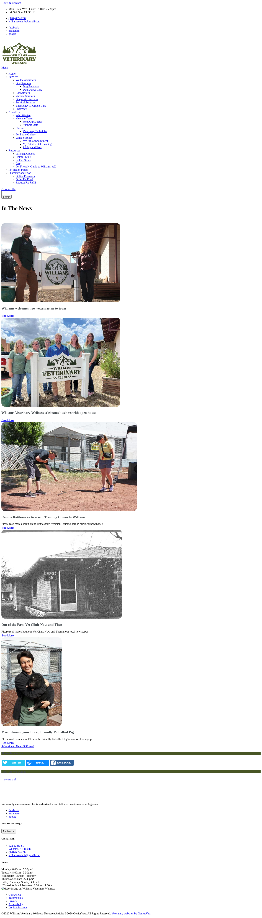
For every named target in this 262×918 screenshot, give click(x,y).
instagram (14, 30)
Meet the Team (24, 118)
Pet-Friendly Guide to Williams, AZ (36, 166)
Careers (20, 128)
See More (7, 316)
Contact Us (8, 189)
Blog (18, 163)
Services (13, 76)
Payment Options (25, 153)
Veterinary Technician (35, 131)
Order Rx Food (24, 179)
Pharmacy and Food (20, 172)
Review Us (8, 831)
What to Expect (24, 137)
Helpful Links (23, 156)
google (12, 33)
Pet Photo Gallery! (26, 134)
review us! (9, 779)
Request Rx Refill (26, 182)
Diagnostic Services (27, 99)
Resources (14, 150)
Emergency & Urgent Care (31, 105)
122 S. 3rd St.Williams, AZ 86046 (20, 847)
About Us (14, 112)
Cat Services (23, 92)
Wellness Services (26, 80)
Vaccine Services (25, 96)
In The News (23, 160)
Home (12, 73)
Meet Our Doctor (32, 121)
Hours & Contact (11, 2)
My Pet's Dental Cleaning (37, 144)
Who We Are (23, 115)
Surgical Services (25, 102)
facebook (14, 27)
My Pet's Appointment (35, 140)
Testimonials (16, 897)
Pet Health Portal (18, 169)
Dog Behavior (31, 86)
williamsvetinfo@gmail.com (24, 21)
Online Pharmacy (25, 176)
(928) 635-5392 (17, 18)
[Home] (19, 64)
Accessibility (16, 904)
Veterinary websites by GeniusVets (131, 913)
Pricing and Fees (32, 147)
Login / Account (18, 907)
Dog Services (23, 83)
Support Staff (30, 124)
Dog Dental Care (32, 89)
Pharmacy (21, 108)
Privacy (13, 901)
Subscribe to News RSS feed (17, 746)
